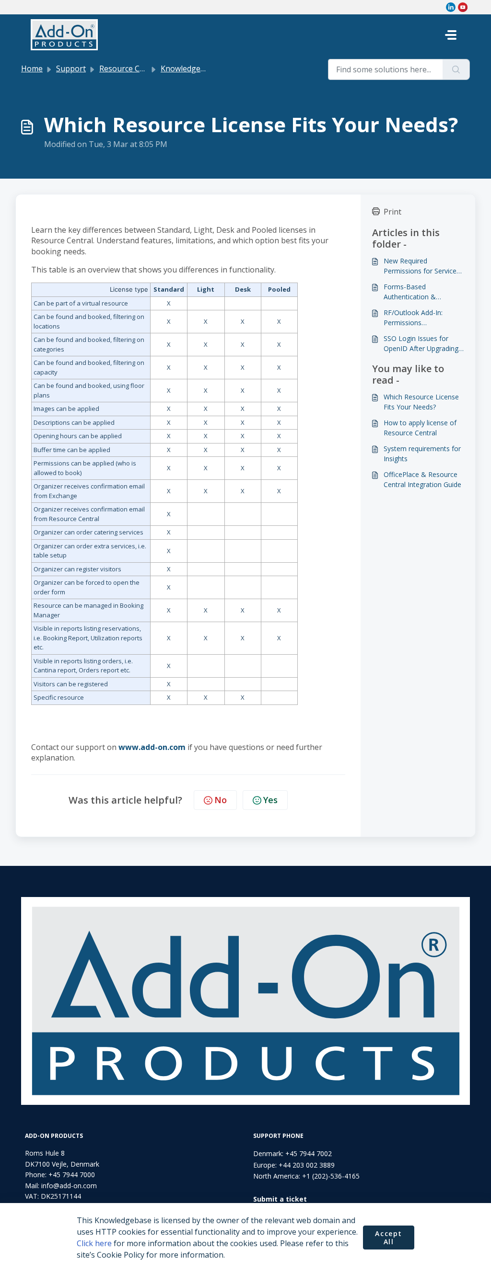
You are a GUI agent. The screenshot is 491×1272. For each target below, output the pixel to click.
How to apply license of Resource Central (420, 427)
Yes (270, 800)
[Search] (456, 69)
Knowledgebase (189, 68)
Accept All (388, 1238)
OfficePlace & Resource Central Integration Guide (422, 479)
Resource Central (130, 68)
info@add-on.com (69, 1185)
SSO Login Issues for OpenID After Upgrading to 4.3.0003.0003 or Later (423, 343)
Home (32, 68)
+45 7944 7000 (71, 1174)
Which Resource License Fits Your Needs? (421, 401)
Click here (94, 1243)
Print (392, 211)
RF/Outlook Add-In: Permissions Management (413, 318)
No (220, 800)
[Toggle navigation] (450, 35)
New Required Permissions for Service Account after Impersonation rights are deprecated (422, 266)
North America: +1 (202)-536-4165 (306, 1176)
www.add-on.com (152, 747)
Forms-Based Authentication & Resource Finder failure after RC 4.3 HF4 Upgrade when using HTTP (423, 292)
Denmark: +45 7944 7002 (292, 1153)
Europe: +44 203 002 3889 (294, 1165)
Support (71, 68)
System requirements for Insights (422, 453)
